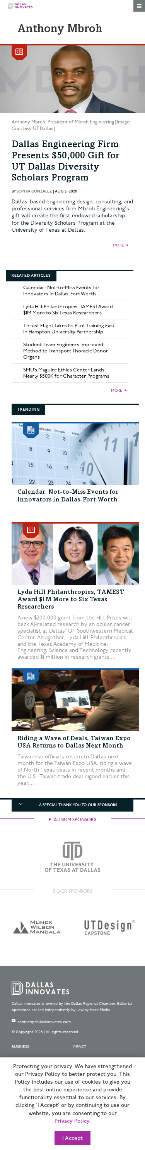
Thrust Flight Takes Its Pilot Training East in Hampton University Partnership (68, 329)
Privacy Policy (72, 1121)
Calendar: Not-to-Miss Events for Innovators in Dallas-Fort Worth (61, 290)
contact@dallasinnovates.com (44, 1022)
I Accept (72, 1138)
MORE (118, 245)
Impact (79, 1046)
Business (20, 1046)
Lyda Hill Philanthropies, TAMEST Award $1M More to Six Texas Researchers (68, 310)
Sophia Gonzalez (34, 191)
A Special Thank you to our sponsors (78, 805)
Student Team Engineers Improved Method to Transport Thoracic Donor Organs (65, 351)
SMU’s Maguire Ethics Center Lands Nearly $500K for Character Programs (66, 373)
